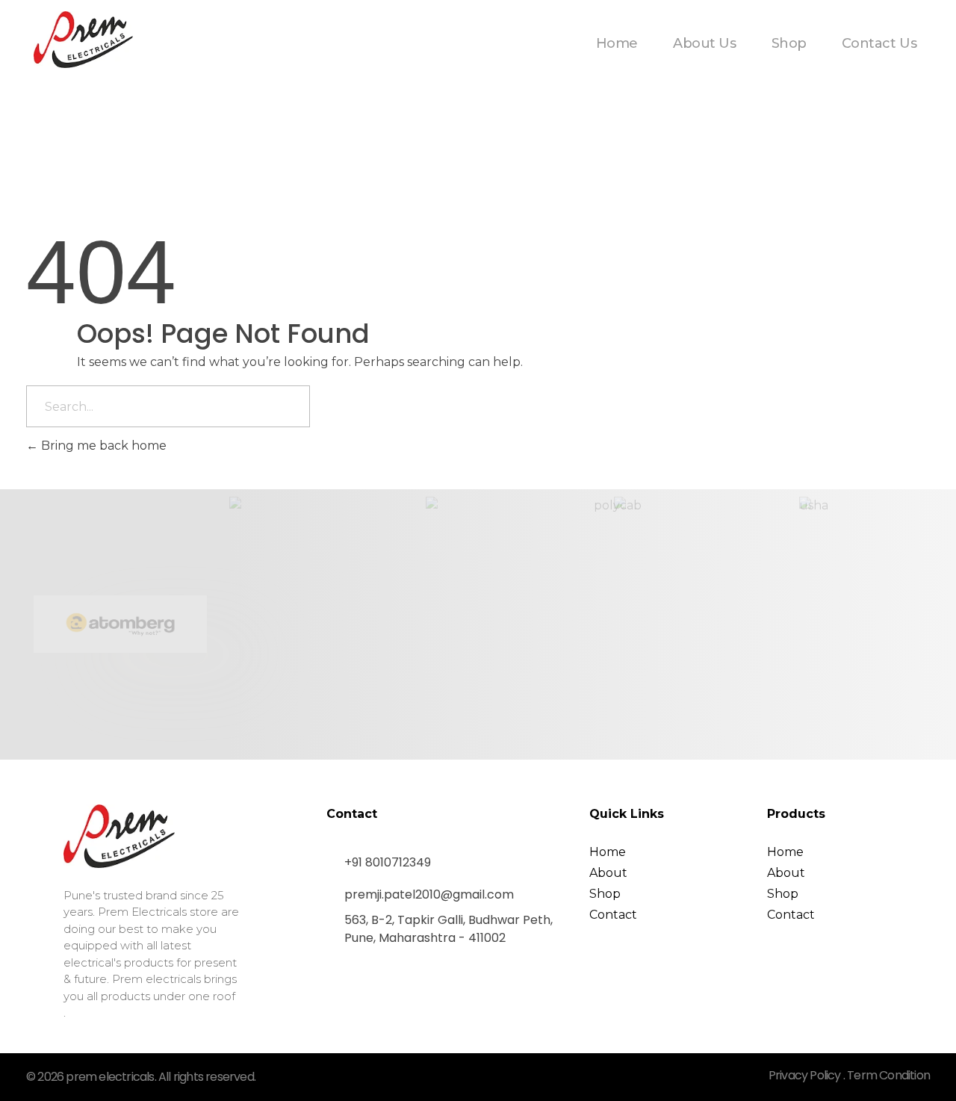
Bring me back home (102, 445)
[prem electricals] (83, 39)
